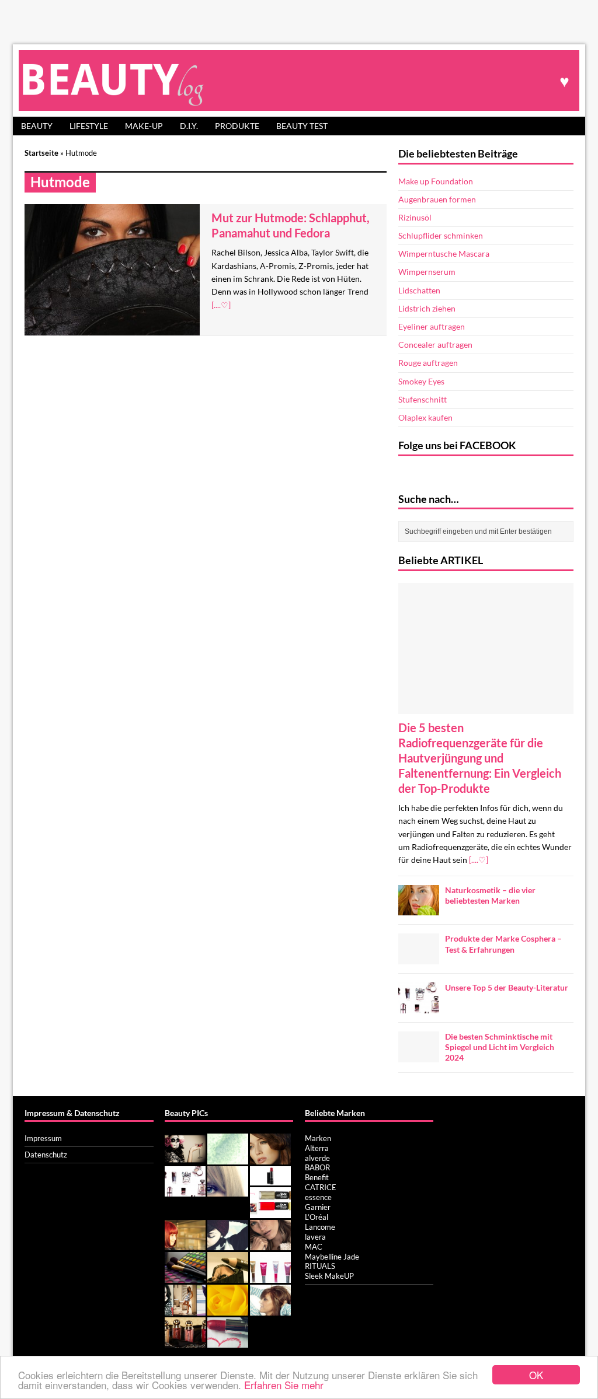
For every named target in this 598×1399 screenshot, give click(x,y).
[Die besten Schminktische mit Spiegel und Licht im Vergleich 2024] (418, 1056)
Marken (318, 1138)
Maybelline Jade (332, 1256)
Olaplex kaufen (425, 417)
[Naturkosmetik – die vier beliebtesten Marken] (418, 909)
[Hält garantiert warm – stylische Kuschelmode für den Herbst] (270, 1243)
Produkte (237, 126)
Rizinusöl (415, 217)
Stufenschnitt (422, 399)
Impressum (43, 1138)
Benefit (317, 1177)
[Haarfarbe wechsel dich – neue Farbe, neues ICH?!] (227, 1190)
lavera (315, 1236)
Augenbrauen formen (437, 199)
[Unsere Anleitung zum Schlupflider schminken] (270, 1158)
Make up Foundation (435, 181)
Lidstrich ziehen (427, 308)
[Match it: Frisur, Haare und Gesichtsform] (185, 1243)
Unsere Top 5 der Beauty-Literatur (506, 987)
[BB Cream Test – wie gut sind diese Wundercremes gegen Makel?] (270, 1276)
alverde (317, 1158)
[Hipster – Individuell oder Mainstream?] (227, 1243)
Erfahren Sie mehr (284, 1384)
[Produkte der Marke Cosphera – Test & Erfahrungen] (418, 958)
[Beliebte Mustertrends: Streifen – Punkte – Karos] (185, 1309)
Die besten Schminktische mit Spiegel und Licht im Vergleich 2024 (499, 1046)
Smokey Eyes (421, 381)
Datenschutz (46, 1154)
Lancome (320, 1227)
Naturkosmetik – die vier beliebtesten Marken (490, 895)
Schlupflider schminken (440, 235)
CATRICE (320, 1187)
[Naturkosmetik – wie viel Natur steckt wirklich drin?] (227, 1309)
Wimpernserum (427, 272)
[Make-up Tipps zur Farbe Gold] (185, 1341)
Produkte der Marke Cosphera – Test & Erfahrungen (503, 943)
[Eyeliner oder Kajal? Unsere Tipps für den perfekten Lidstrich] (227, 1276)
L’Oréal (316, 1217)
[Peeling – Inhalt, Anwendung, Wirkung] (227, 1158)
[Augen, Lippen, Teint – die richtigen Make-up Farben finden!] (185, 1276)
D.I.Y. (189, 126)
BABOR (317, 1167)
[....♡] (221, 305)
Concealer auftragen (435, 344)
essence (318, 1197)
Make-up (144, 126)
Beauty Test (302, 126)
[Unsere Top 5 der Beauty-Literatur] (418, 1007)
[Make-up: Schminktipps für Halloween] (185, 1158)
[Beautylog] (299, 80)
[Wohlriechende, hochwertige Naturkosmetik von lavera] (227, 1341)
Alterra (317, 1148)
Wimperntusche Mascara (443, 253)
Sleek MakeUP (329, 1276)
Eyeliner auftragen (431, 326)
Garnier (318, 1207)
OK (536, 1374)
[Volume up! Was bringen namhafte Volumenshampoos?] (270, 1309)
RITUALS (320, 1266)
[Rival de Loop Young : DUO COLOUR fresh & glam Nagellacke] (270, 1211)
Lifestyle (88, 126)
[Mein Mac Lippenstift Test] (270, 1179)
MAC (313, 1246)
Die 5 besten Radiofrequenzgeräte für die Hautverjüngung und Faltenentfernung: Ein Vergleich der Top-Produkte (479, 758)
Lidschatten (419, 290)
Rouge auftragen (428, 363)
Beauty (37, 126)
